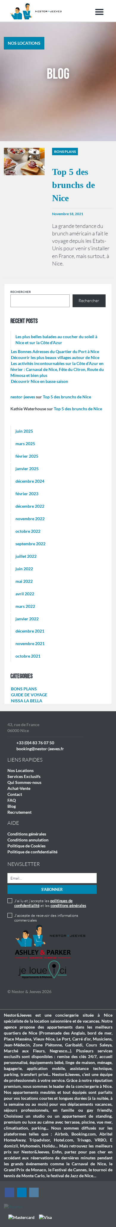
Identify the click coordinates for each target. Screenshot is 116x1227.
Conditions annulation (27, 839)
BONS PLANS (24, 688)
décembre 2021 (29, 630)
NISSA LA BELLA (26, 700)
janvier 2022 (27, 618)
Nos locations (24, 43)
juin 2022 (24, 568)
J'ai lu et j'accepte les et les (50, 903)
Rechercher (20, 291)
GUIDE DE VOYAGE (29, 694)
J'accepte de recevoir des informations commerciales (46, 917)
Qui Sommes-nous (24, 782)
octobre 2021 (27, 655)
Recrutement (19, 812)
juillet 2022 (26, 556)
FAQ (11, 800)
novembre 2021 (30, 643)
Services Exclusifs (23, 776)
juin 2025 (24, 431)
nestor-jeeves (22, 396)
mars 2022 (25, 606)
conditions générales (68, 905)
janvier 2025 (27, 468)
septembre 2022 (30, 543)
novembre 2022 (30, 518)
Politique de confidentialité (32, 851)
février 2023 (26, 493)
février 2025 (26, 456)
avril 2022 (24, 593)
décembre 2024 (29, 481)
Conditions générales (26, 833)
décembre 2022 (29, 506)
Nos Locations (20, 770)
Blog (11, 806)
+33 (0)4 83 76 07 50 (35, 742)
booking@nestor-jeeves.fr (40, 748)
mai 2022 (24, 581)
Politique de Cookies (26, 845)
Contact (14, 794)
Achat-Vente (18, 788)
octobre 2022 (27, 531)
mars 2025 (25, 443)
